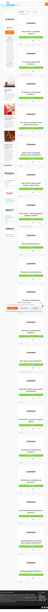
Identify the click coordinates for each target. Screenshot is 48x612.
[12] (27, 131)
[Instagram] (42, 607)
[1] (21, 162)
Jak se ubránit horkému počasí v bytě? (8, 91)
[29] (27, 101)
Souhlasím (12, 308)
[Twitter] (47, 607)
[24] (27, 71)
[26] (21, 368)
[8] (27, 251)
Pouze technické (24, 308)
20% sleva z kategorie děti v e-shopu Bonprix (10, 182)
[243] (27, 368)
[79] (27, 279)
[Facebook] (44, 607)
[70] (27, 40)
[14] (27, 339)
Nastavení (35, 308)
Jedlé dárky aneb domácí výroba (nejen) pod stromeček (9, 118)
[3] (27, 459)
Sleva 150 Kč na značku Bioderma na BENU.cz (9, 217)
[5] (27, 162)
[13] (27, 578)
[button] (40, 302)
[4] (27, 489)
